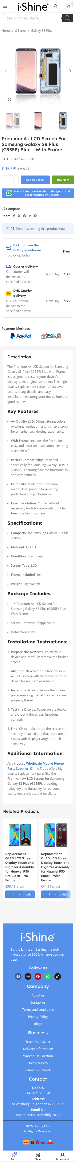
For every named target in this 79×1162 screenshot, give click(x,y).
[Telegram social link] (35, 216)
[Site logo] (33, 6)
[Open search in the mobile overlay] (38, 18)
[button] (6, 71)
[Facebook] (18, 976)
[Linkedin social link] (29, 216)
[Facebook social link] (13, 216)
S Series (20, 30)
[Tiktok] (57, 976)
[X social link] (19, 216)
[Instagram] (28, 976)
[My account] (55, 6)
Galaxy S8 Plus (41, 30)
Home (6, 30)
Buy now (63, 180)
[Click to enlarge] (9, 99)
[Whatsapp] (47, 976)
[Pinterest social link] (24, 216)
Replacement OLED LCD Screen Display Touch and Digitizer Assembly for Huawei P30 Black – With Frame (55, 867)
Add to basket (35, 180)
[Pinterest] (38, 976)
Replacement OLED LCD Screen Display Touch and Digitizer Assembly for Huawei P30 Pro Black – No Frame (19, 867)
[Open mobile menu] (5, 6)
